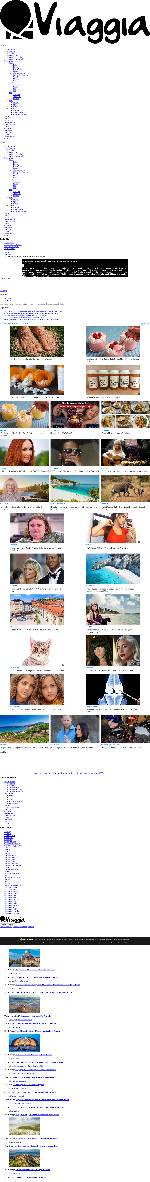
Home (6, 252)
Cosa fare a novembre (12, 911)
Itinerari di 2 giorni (10, 859)
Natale (6, 871)
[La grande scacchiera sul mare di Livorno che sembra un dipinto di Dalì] (77, 1096)
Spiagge (7, 879)
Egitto (15, 105)
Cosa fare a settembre (11, 907)
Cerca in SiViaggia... (7, 924)
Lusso (6, 126)
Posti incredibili (9, 122)
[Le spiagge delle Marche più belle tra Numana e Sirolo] (77, 1066)
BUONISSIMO (118, 939)
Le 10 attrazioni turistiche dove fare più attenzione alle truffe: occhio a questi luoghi (33, 311)
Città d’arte (8, 840)
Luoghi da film (9, 124)
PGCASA (71, 939)
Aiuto (67, 942)
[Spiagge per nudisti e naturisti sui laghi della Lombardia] (77, 1020)
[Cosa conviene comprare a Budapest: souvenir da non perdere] (77, 1142)
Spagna (15, 71)
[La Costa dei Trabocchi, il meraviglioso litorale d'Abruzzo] (77, 974)
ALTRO (3, 142)
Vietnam (16, 99)
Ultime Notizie (14, 807)
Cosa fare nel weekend (12, 844)
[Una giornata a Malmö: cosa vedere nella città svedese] (77, 958)
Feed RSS (23, 927)
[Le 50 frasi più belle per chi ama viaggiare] (77, 1081)
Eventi (6, 848)
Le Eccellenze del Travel (13, 245)
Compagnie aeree (10, 842)
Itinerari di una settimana (12, 865)
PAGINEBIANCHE (80, 939)
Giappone (16, 95)
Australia (16, 111)
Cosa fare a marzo (10, 895)
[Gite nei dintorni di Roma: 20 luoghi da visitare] (77, 1158)
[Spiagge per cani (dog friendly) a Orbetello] (77, 1004)
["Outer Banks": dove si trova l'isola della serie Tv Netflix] (77, 1126)
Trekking (7, 883)
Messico (16, 79)
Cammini (12, 51)
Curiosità (7, 128)
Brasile (15, 87)
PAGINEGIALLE (50, 939)
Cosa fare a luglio (10, 903)
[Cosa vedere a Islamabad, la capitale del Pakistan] (77, 1043)
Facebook (7, 298)
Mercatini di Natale (11, 869)
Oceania (11, 109)
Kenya (15, 107)
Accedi (3, 45)
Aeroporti (7, 834)
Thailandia (17, 97)
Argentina (16, 85)
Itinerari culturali (5, 278)
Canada (15, 77)
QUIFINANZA (109, 939)
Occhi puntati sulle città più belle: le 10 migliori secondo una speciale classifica (31, 319)
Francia (15, 67)
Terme (6, 881)
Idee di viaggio (9, 49)
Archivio (31, 927)
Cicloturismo (8, 838)
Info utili (7, 118)
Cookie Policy (47, 942)
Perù (14, 89)
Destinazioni (8, 61)
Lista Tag (7, 832)
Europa (11, 63)
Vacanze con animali (16, 59)
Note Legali (34, 942)
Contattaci (16, 927)
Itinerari (7, 853)
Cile (14, 91)
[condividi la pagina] (23, 265)
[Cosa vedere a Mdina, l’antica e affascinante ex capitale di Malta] (77, 1059)
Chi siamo (27, 942)
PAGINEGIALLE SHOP (62, 939)
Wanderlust (8, 130)
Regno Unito (17, 69)
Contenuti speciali (6, 927)
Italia (15, 65)
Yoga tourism (9, 243)
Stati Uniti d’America (20, 75)
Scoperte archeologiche (12, 877)
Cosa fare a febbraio (11, 893)
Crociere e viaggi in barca (13, 846)
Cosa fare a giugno (10, 901)
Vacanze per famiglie (16, 57)
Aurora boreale (9, 836)
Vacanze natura (14, 55)
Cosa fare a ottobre (10, 909)
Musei (6, 867)
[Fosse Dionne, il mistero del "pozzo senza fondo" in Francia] (77, 1027)
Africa (11, 101)
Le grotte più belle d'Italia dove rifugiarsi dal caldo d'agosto (24, 317)
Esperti (6, 134)
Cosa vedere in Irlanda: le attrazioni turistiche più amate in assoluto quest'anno (31, 313)
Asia (10, 93)
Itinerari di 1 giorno (11, 857)
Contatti (7, 138)
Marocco (16, 103)
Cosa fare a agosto (10, 905)
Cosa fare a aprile (10, 897)
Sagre (6, 875)
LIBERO (36, 939)
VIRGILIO (42, 939)
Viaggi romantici (10, 889)
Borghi (11, 53)
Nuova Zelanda (18, 112)
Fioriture (7, 850)
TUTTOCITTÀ (90, 939)
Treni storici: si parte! (11, 247)
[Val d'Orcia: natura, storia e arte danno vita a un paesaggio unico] (77, 1103)
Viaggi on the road (10, 887)
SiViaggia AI (8, 120)
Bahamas (16, 81)
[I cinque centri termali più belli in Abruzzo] (77, 1174)
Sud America (13, 83)
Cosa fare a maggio (11, 899)
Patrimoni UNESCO (11, 873)
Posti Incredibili (9, 813)
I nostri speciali (9, 136)
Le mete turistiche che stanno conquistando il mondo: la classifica (27, 315)
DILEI (96, 939)
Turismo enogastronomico (13, 885)
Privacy (40, 942)
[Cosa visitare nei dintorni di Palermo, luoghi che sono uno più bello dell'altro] (77, 989)
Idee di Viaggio (9, 782)
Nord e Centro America (17, 73)
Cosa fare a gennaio (11, 891)
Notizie (6, 116)
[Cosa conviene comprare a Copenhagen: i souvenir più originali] (77, 1089)
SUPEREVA (126, 939)
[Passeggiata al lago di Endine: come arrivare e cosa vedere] (77, 1111)
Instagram (7, 300)
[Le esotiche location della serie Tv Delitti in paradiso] (77, 1074)
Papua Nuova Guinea (20, 114)
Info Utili (7, 809)
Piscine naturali (9, 249)
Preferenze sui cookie (58, 942)
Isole (6, 852)
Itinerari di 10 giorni (11, 863)
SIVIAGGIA (102, 939)
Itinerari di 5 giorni (10, 861)
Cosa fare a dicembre (11, 913)
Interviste (7, 132)
